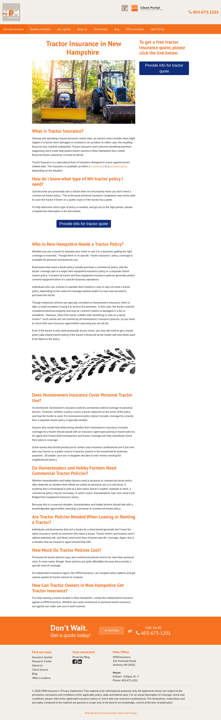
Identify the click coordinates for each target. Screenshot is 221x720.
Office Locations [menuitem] (135, 29)
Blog (34, 673)
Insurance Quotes (42, 657)
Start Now (113, 630)
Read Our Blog (81, 657)
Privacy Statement (71, 691)
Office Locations (41, 678)
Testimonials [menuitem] (101, 29)
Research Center (42, 661)
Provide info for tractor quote (83, 224)
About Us (37, 665)
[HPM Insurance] (11, 22)
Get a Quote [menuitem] (64, 29)
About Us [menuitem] (82, 29)
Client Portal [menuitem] (157, 29)
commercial (97, 166)
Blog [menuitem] (116, 29)
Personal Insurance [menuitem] (13, 29)
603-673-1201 (206, 12)
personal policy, (119, 166)
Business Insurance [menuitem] (40, 29)
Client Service (40, 669)
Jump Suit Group (127, 713)
